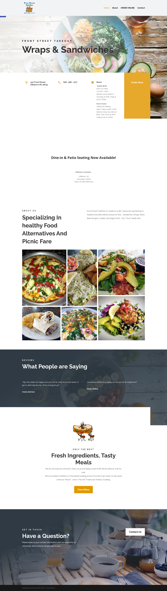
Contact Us (135, 532)
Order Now (137, 82)
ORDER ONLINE (128, 8)
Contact (141, 8)
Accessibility (50, 588)
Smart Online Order (38, 588)
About (115, 8)
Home (106, 8)
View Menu (83, 489)
